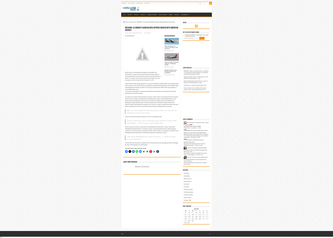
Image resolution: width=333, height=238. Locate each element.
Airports (143, 14)
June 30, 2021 (199, 154)
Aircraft (129, 14)
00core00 (189, 122)
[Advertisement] (196, 54)
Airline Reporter (188, 181)
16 (189, 216)
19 (199, 216)
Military (171, 14)
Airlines (136, 14)
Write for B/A (139, 3)
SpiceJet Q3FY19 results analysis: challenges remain (172, 64)
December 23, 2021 (195, 137)
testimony (131, 127)
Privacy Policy (131, 3)
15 (185, 216)
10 (192, 214)
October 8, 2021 (199, 145)
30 (189, 221)
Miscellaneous (184, 14)
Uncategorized (132, 22)
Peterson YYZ (190, 157)
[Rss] (200, 3)
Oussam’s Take (187, 200)
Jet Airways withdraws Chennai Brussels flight (195, 162)
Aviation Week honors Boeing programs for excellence (171, 71)
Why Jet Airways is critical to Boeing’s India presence (171, 47)
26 (199, 218)
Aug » (188, 222)
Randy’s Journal (187, 178)
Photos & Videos (163, 14)
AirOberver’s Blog (188, 194)
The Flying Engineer (188, 192)
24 (192, 218)
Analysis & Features (152, 14)
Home (124, 14)
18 (196, 216)
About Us (124, 3)
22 (185, 218)
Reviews (176, 14)
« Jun (185, 222)
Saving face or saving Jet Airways (192, 85)
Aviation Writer (187, 197)
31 (192, 221)
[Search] (210, 3)
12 (199, 214)
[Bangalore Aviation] (131, 8)
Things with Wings (188, 189)
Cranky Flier (186, 184)
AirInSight (186, 186)
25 (196, 218)
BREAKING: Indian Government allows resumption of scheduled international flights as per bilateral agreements (196, 72)
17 (192, 216)
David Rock (189, 147)
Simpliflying (187, 176)
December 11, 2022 (196, 128)
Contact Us (147, 3)
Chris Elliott (186, 173)
